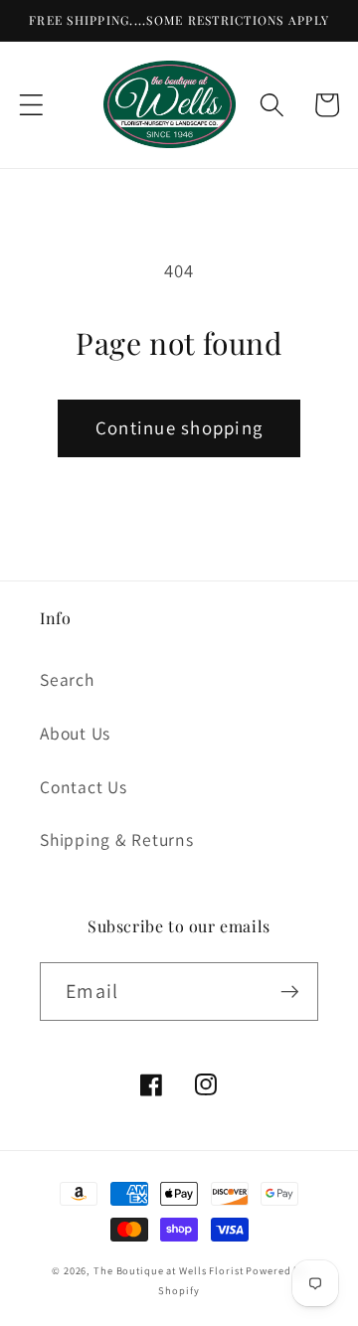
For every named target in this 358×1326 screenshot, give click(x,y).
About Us (75, 733)
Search (67, 679)
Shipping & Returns (117, 839)
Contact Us (83, 786)
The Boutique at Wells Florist (169, 1270)
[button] (31, 105)
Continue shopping (179, 427)
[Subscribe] (290, 991)
